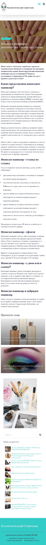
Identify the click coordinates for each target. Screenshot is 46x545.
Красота (6, 38)
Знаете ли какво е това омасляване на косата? (26, 467)
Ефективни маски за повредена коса (22, 473)
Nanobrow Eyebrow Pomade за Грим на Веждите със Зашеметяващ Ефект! (22, 339)
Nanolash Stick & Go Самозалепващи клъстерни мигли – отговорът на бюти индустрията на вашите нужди (23, 506)
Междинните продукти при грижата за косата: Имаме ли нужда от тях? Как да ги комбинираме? (26, 456)
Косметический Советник (19, 526)
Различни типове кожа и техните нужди (24, 492)
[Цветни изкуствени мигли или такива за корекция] (23, 360)
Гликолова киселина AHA (14, 540)
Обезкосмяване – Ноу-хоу (19, 498)
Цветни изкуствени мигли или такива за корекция (23, 367)
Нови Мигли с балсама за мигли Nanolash (21, 538)
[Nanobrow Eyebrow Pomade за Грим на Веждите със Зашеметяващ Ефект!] (23, 332)
